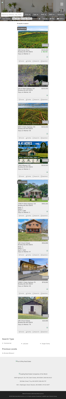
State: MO (15, 18)
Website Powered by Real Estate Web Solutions (33, 393)
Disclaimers (38, 396)
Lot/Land (25, 343)
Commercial (7, 343)
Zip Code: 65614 (26, 18)
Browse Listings (53, 396)
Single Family (46, 343)
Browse (9, 353)
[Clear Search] (39, 18)
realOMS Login (45, 396)
